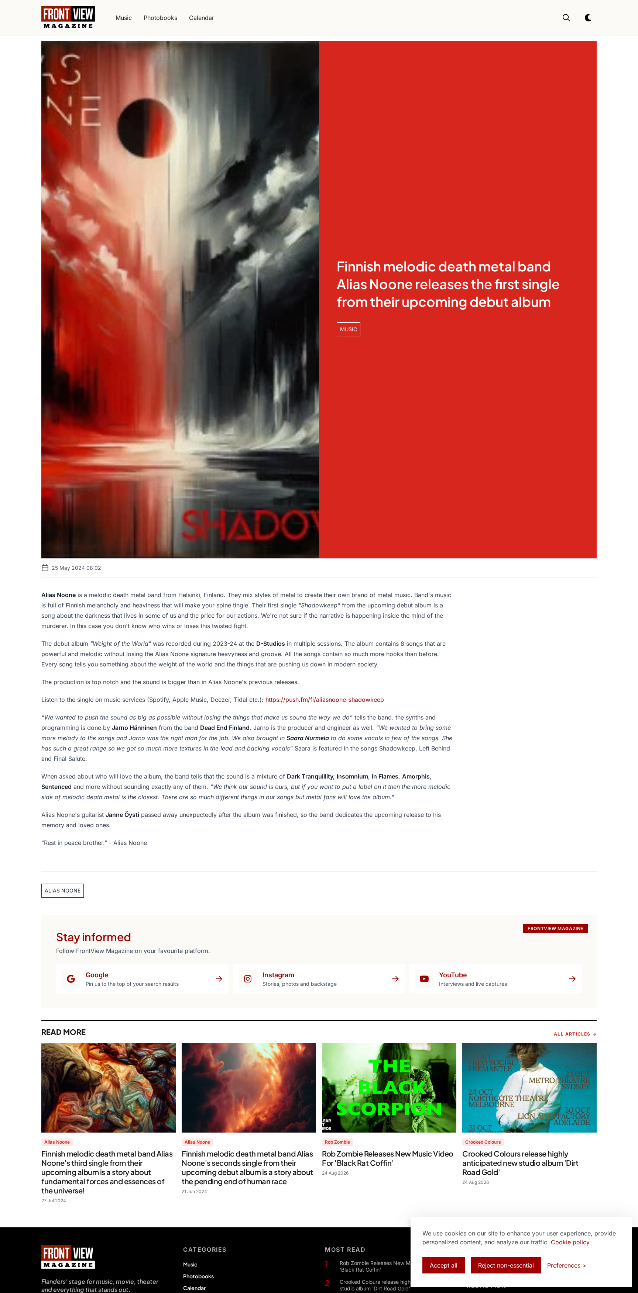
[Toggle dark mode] (588, 17)
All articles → (575, 1034)
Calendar (194, 1288)
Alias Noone (57, 1142)
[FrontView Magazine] (68, 1257)
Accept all (443, 1265)
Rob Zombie (337, 1142)
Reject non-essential (506, 1265)
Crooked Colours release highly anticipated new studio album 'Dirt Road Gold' (397, 1285)
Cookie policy (570, 1242)
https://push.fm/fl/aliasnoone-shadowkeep (324, 699)
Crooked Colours (483, 1142)
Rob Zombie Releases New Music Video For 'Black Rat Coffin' (392, 1266)
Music (190, 1264)
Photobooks (198, 1276)
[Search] (566, 17)
